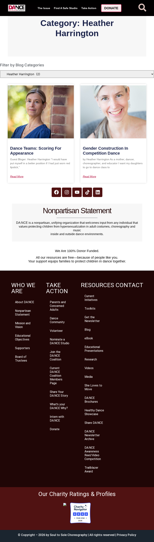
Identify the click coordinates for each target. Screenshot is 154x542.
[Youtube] (77, 192)
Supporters (22, 348)
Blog (88, 329)
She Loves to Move (93, 387)
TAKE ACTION (57, 288)
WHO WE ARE (23, 288)
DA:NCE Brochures (91, 399)
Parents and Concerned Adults (58, 305)
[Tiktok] (87, 192)
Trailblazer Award (91, 469)
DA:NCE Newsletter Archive (92, 435)
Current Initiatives (91, 298)
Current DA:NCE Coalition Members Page (56, 375)
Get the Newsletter (92, 319)
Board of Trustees (21, 358)
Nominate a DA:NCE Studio (59, 341)
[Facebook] (56, 192)
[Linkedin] (97, 192)
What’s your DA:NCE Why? (59, 406)
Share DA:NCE (94, 423)
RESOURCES (97, 285)
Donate (55, 429)
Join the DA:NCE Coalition (55, 355)
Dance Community (57, 320)
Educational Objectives (22, 337)
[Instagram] (66, 192)
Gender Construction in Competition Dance (105, 151)
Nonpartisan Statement (23, 312)
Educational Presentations (94, 349)
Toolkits (90, 308)
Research (91, 359)
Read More (16, 176)
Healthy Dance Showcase (94, 412)
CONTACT (129, 285)
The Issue (44, 8)
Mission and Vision (22, 325)
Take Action (88, 8)
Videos (89, 368)
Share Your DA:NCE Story (59, 393)
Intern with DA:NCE (57, 418)
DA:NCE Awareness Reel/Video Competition (93, 453)
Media (89, 377)
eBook (89, 338)
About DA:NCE (24, 302)
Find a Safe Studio (66, 8)
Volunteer (56, 331)
